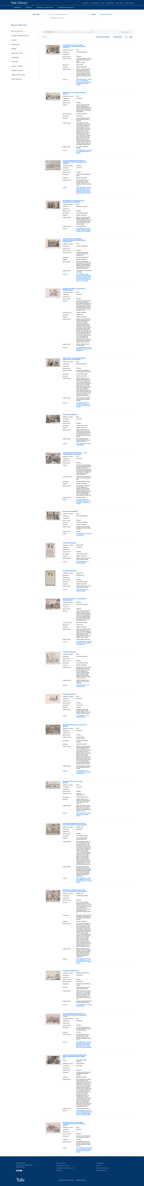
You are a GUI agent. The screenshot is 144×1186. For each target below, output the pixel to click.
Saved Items (85, 3)
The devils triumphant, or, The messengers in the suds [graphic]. (75, 599)
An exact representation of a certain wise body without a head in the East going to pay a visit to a (75, 162)
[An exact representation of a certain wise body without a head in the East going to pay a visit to (75, 1015)
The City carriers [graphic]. (70, 414)
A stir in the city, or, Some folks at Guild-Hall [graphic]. (74, 93)
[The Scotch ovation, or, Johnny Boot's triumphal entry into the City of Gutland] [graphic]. (74, 1124)
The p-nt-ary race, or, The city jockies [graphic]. (72, 782)
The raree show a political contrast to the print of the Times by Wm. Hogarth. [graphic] (75, 824)
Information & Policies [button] (65, 7)
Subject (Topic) (17, 66)
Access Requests (95, 3)
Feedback (59, 1170)
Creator (14, 62)
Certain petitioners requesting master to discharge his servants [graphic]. (73, 201)
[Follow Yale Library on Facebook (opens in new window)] (17, 1170)
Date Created (16, 79)
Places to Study (129, 3)
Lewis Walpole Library (81, 79)
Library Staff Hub (101, 1170)
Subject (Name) (17, 70)
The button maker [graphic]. (70, 511)
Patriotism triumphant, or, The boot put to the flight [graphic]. (74, 289)
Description (55, 18)
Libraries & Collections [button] (44, 7)
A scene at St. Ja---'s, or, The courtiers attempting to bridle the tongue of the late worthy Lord (74, 46)
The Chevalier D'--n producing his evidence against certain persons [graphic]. (74, 358)
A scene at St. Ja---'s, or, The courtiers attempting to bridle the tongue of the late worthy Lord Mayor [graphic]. (84, 82)
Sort (102, 37)
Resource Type (16, 53)
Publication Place (18, 75)
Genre (13, 49)
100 (117, 37)
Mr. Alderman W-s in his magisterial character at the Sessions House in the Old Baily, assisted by (74, 240)
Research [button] (17, 7)
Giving (98, 1165)
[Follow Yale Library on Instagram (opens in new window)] (18, 1170)
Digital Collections (19, 25)
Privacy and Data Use (102, 1168)
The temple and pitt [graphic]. (71, 970)
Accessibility (100, 1163)
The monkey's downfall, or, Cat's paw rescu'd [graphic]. (75, 725)
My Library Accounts (62, 1165)
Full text (62, 18)
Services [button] (28, 7)
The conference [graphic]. (69, 543)
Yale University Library (20, 3)
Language (15, 57)
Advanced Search (106, 14)
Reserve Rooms (120, 3)
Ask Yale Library (110, 3)
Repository (15, 44)
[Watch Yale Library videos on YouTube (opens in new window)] (21, 1170)
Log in (102, 3)
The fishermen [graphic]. (69, 652)
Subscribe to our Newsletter (65, 1168)
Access (14, 40)
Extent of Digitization (20, 36)
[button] (94, 14)
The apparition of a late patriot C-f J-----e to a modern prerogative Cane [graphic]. (75, 453)
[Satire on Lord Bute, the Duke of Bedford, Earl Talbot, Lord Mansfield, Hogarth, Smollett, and (75, 1056)
